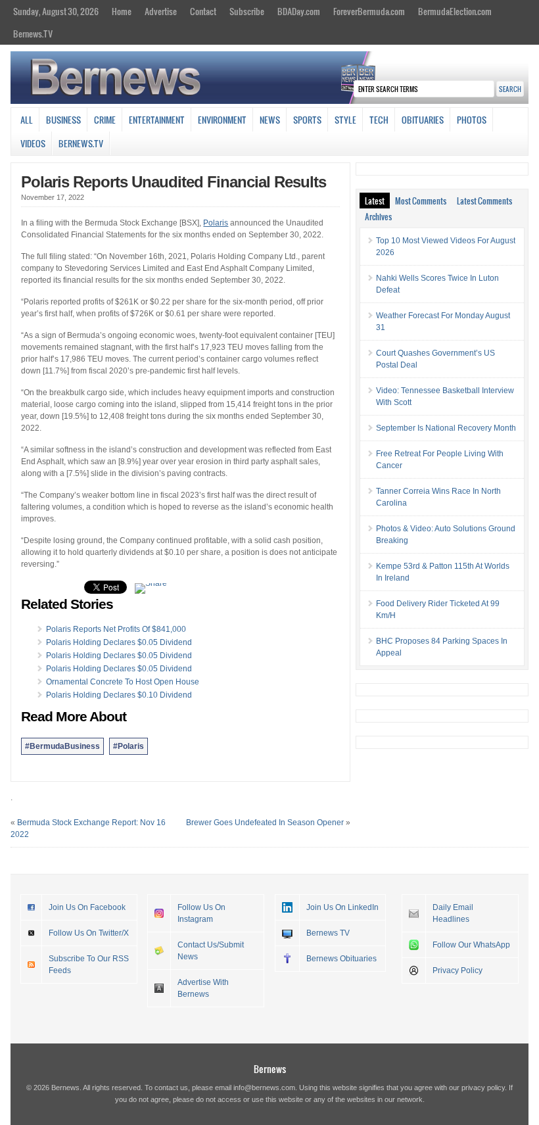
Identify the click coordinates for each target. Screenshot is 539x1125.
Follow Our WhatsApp (471, 944)
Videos (32, 143)
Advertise (161, 11)
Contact (203, 11)
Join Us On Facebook (87, 907)
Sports (307, 119)
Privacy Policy (457, 970)
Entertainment (157, 119)
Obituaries (423, 119)
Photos (471, 119)
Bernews (270, 1069)
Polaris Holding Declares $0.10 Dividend (119, 695)
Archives (378, 216)
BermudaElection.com (455, 11)
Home (121, 11)
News (270, 119)
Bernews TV (328, 933)
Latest (375, 200)
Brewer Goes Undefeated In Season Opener (265, 822)
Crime (105, 119)
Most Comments (420, 200)
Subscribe (246, 11)
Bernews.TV (33, 33)
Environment (222, 119)
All (26, 119)
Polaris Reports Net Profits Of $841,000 (116, 629)
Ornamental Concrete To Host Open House (122, 681)
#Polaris (128, 746)
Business (63, 119)
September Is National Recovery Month (446, 428)
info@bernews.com (264, 1087)
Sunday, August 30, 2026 (56, 11)
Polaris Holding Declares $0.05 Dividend (119, 642)
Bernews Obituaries (341, 958)
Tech (378, 119)
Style (345, 119)
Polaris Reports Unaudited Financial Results (173, 182)
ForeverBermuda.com (369, 11)
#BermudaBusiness (62, 746)
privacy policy (483, 1087)
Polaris (215, 222)
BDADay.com (298, 11)
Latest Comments (484, 200)
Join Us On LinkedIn (342, 907)
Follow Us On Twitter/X (89, 933)
